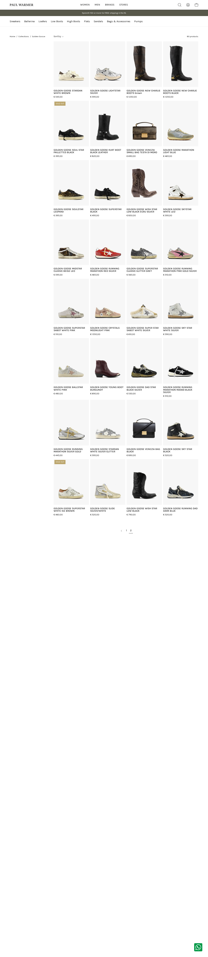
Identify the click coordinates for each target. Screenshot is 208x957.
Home (12, 36)
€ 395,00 (58, 156)
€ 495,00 (94, 215)
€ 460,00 (58, 515)
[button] (123, 5)
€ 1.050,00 (132, 97)
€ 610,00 (131, 334)
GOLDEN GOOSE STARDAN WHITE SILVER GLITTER (104, 450)
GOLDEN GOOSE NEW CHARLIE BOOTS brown (143, 91)
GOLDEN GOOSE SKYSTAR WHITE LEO (177, 210)
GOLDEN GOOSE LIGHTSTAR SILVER (105, 91)
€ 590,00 (167, 334)
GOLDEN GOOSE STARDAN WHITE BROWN (68, 91)
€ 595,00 (94, 97)
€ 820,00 (94, 156)
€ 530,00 (131, 394)
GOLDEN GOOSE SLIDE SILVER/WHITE (102, 509)
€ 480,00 (58, 394)
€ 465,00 (167, 156)
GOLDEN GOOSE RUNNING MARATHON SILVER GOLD (68, 450)
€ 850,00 (131, 215)
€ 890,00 (131, 455)
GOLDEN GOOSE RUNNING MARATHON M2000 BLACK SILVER (177, 389)
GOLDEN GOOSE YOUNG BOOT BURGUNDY (107, 388)
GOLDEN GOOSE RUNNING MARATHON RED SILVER (104, 269)
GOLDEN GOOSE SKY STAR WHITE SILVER (177, 329)
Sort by (57, 36)
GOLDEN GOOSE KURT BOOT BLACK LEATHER (105, 151)
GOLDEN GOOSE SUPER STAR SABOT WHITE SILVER (143, 329)
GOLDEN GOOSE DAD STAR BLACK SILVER (141, 388)
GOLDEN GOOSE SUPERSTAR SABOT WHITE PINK (69, 329)
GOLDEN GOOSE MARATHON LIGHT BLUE (178, 151)
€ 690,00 (131, 156)
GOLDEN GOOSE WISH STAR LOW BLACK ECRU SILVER (142, 210)
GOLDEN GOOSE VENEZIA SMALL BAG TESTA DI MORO (142, 151)
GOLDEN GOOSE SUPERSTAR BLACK (106, 210)
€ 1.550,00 (95, 334)
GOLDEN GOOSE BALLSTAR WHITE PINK (68, 388)
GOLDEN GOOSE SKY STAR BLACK (177, 450)
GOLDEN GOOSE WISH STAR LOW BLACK (142, 509)
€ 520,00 (167, 455)
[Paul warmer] (22, 5)
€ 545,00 (58, 97)
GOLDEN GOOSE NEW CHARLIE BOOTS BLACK (180, 91)
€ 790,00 (131, 515)
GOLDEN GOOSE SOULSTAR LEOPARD (68, 210)
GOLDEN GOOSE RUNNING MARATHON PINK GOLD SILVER (180, 269)
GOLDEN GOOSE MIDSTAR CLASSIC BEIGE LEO (68, 269)
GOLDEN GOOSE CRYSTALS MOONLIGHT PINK (105, 329)
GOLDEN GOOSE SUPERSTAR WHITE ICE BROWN (69, 509)
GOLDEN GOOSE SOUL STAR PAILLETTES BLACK (69, 151)
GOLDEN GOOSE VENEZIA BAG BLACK (143, 450)
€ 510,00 (167, 275)
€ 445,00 (58, 455)
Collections (23, 36)
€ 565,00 (131, 275)
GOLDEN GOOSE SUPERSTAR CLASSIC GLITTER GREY (142, 269)
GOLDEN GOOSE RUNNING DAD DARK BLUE (180, 509)
